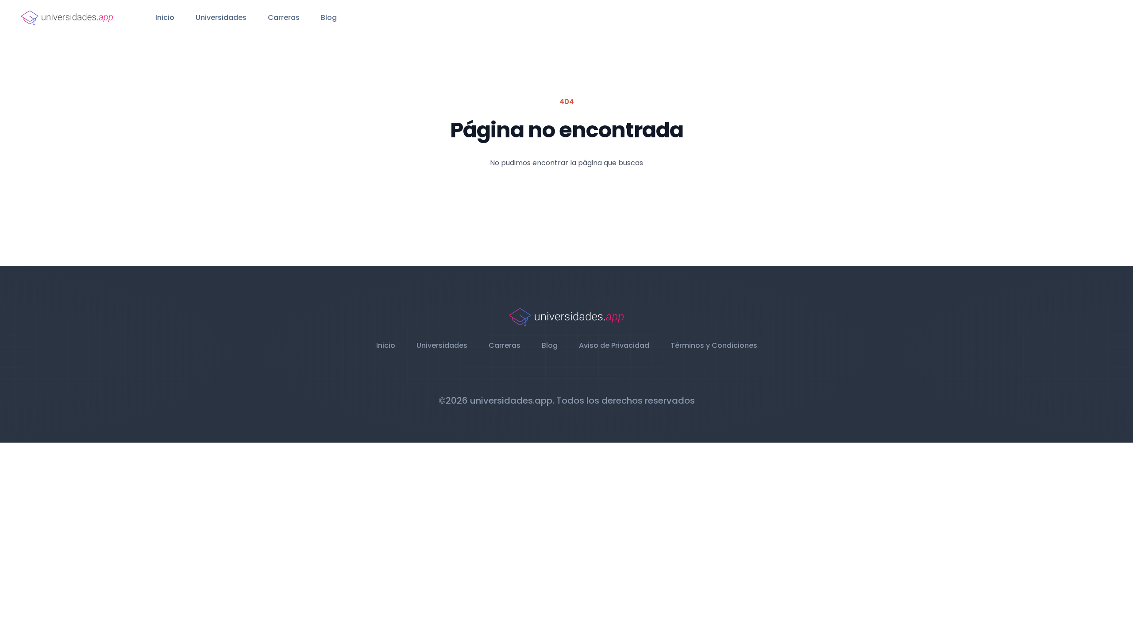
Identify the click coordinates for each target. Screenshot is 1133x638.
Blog (329, 17)
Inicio (164, 17)
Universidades (221, 17)
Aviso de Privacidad (614, 345)
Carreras (284, 17)
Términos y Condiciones (714, 345)
